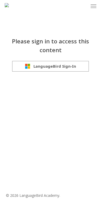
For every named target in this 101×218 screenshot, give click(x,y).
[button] (93, 6)
